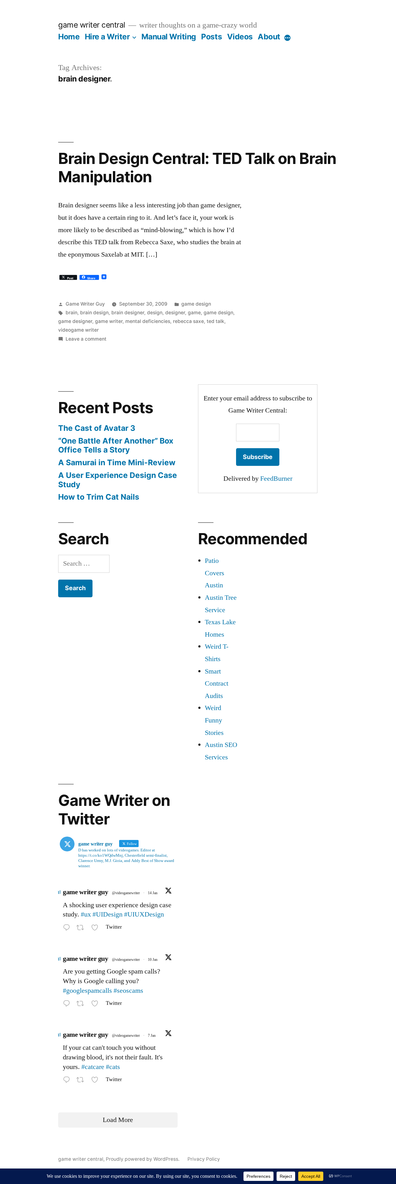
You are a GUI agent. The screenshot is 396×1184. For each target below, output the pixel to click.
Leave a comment (86, 339)
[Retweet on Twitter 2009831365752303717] (82, 1005)
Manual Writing (168, 36)
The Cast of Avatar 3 (96, 428)
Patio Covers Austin (214, 573)
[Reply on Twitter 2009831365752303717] (68, 1005)
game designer (75, 321)
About (269, 36)
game (194, 313)
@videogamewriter (126, 893)
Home (69, 36)
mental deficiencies (147, 321)
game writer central (91, 24)
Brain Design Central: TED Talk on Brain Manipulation (197, 167)
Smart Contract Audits (216, 683)
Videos (240, 36)
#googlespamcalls (87, 990)
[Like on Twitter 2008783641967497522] (96, 1081)
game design (196, 304)
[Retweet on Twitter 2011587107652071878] (82, 928)
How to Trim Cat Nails (98, 496)
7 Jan (152, 1035)
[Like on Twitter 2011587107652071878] (96, 928)
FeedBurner (276, 478)
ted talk (215, 321)
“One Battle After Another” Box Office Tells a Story (115, 445)
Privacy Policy (203, 1159)
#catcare (92, 1067)
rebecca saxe (188, 321)
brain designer (127, 313)
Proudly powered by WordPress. (143, 1159)
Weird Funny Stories (214, 720)
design (154, 313)
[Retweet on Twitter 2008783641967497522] (82, 1081)
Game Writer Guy (85, 304)
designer (175, 313)
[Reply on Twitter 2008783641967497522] (68, 1081)
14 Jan (152, 893)
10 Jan (152, 959)
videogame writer (78, 330)
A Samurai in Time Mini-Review (116, 462)
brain (71, 313)
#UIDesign (108, 914)
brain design (94, 313)
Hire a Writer (107, 36)
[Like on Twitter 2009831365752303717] (96, 1005)
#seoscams (128, 990)
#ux (86, 914)
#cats (113, 1067)
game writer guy (85, 892)
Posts (211, 36)
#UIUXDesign (144, 914)
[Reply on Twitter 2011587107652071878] (68, 928)
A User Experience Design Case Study (117, 480)
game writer (109, 321)
